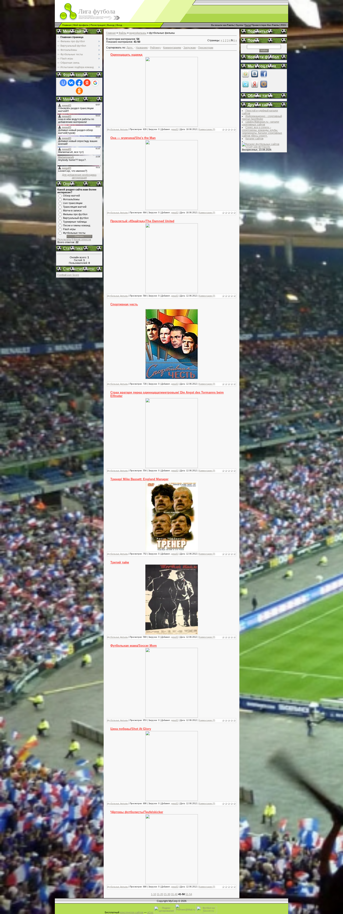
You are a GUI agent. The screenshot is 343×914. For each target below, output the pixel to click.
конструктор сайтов (131, 912)
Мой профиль (80, 25)
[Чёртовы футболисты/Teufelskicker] (171, 883)
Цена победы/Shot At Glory (130, 729)
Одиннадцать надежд (126, 54)
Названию (142, 47)
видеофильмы (137, 32)
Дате (129, 47)
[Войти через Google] (95, 82)
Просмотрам (205, 47)
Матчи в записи (72, 210)
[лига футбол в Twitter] (245, 86)
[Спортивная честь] (171, 378)
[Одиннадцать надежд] (171, 125)
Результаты (64, 239)
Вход (119, 25)
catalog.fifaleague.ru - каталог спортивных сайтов (260, 123)
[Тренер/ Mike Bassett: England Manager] (171, 550)
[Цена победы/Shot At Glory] (171, 800)
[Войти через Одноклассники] (79, 90)
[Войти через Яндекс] (87, 82)
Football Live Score (68, 274)
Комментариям (172, 47)
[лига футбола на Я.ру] (254, 86)
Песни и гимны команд (76, 225)
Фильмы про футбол (75, 214)
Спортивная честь (124, 304)
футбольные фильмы (117, 129)
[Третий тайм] (171, 633)
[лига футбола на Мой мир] (263, 86)
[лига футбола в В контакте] (254, 76)
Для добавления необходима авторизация (79, 176)
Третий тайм (119, 562)
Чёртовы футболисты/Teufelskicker (136, 812)
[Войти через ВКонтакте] (71, 82)
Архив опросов (82, 239)
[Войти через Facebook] (79, 82)
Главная (66, 25)
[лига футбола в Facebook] (263, 76)
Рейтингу (155, 47)
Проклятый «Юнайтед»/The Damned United (142, 221)
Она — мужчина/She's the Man (133, 138)
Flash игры (69, 229)
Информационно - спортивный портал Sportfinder (262, 117)
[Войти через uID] (63, 82)
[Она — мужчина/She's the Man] (171, 209)
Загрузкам (189, 47)
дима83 (174, 129)
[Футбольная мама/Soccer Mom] (171, 716)
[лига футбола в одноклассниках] (245, 76)
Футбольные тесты (74, 232)
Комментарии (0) (207, 129)
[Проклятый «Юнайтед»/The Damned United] (171, 292)
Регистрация (98, 25)
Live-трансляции (72, 203)
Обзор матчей (71, 195)
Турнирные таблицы (75, 221)
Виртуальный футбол (75, 218)
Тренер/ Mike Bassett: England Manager (139, 479)
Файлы (122, 32)
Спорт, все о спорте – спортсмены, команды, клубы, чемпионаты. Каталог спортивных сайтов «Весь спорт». (262, 131)
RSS (283, 25)
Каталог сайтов (254, 138)
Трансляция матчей (74, 206)
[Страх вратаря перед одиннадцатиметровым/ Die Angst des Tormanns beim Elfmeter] (171, 467)
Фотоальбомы (71, 199)
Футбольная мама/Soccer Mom (133, 645)
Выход (110, 25)
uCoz (150, 912)
